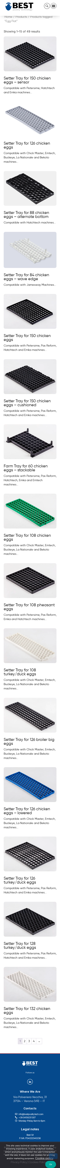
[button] (53, 6)
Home (8, 17)
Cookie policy (44, 1158)
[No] (53, 1156)
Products (21, 17)
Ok (50, 1164)
